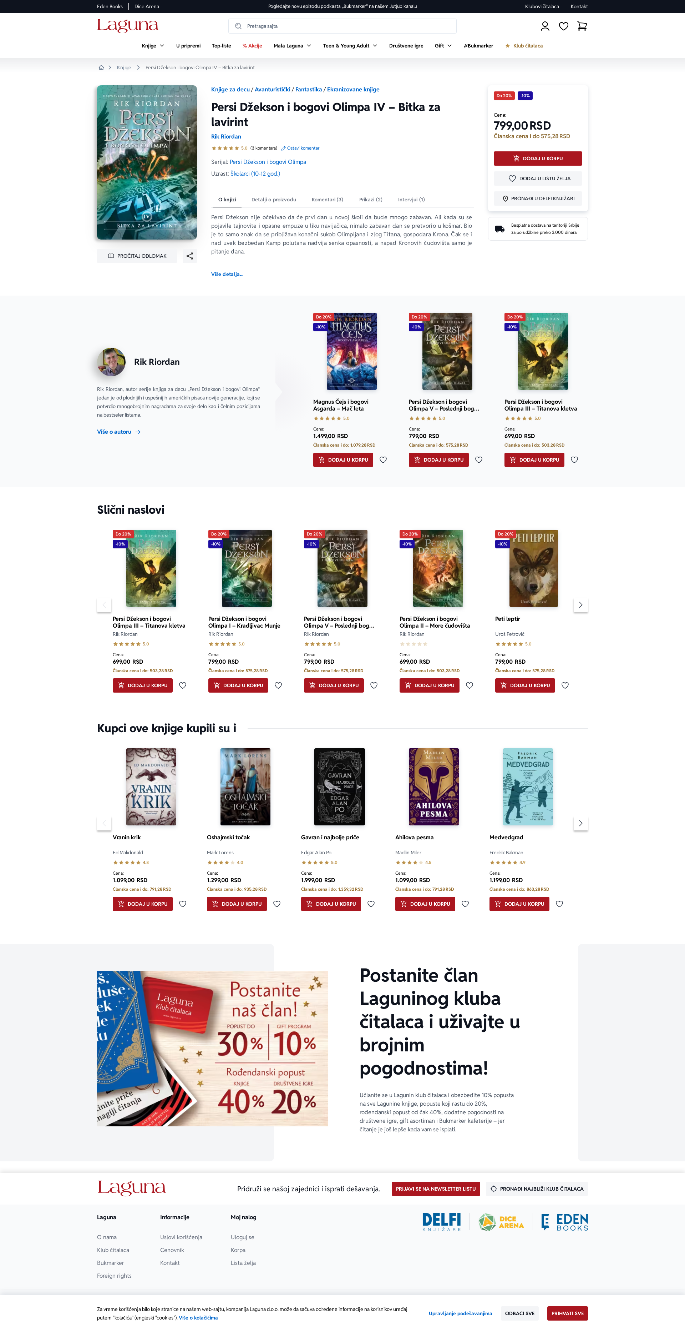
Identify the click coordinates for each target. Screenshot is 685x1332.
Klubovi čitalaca (542, 6)
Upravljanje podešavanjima (460, 1313)
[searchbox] (342, 26)
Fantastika (308, 89)
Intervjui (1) (411, 199)
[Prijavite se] (545, 26)
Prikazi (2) (371, 199)
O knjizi (227, 199)
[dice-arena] (501, 1222)
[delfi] (441, 1222)
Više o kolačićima (198, 1318)
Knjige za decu (230, 89)
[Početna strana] (129, 26)
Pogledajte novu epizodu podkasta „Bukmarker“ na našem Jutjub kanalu (342, 6)
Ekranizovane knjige (353, 89)
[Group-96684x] (565, 1222)
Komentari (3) (328, 199)
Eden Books (110, 6)
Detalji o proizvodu (274, 199)
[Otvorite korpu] (582, 26)
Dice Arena (147, 6)
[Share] (190, 256)
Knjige (124, 67)
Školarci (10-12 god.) (255, 173)
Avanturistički (272, 89)
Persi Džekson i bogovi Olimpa (268, 162)
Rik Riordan (226, 136)
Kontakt (579, 6)
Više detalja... (227, 274)
